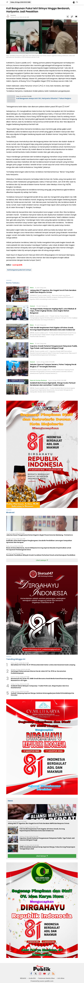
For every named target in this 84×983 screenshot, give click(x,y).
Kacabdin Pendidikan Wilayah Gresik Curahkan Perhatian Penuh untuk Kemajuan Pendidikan (40, 555)
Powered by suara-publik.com (42, 981)
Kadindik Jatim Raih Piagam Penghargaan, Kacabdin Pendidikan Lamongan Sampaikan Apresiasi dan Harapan (39, 541)
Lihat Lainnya (41, 560)
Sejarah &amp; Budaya (38, 380)
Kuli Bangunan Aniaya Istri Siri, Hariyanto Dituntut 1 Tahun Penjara (43, 98)
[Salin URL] (71, 16)
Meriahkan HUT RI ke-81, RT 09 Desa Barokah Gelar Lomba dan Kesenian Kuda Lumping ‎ (43, 665)
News (32, 288)
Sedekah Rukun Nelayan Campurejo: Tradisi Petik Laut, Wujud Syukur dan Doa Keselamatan (40, 687)
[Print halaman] (76, 16)
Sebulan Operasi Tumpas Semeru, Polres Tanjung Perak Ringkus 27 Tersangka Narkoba (53, 365)
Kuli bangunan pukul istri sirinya (19, 270)
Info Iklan (60, 978)
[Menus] (7, 2)
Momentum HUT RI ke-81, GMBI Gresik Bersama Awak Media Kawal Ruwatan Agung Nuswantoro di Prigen (41, 679)
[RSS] (53, 973)
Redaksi (13, 15)
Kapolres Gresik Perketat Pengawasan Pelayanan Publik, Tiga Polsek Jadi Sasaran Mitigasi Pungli (53, 347)
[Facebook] (31, 973)
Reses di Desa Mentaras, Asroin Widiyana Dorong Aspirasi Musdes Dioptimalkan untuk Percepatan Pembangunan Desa (38, 549)
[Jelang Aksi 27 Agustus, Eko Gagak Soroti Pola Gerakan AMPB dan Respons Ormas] (17, 294)
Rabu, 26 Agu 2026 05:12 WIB (20, 2)
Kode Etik (32, 978)
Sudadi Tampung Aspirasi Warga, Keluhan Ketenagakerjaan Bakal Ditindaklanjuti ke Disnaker (42, 694)
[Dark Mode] (74, 2)
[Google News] (49, 973)
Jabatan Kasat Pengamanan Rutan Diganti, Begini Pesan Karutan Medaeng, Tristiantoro (39, 535)
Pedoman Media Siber (46, 978)
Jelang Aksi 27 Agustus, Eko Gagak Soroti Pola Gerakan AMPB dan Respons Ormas (53, 291)
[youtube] (44, 973)
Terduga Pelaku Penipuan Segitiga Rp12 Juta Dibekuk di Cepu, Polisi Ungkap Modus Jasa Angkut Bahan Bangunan (53, 311)
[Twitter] (35, 973)
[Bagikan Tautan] (67, 16)
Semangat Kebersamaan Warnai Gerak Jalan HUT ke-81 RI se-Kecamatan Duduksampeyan (38, 672)
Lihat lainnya (41, 856)
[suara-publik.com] (42, 968)
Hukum (32, 306)
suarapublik (17, 265)
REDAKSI (23, 978)
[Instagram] (40, 973)
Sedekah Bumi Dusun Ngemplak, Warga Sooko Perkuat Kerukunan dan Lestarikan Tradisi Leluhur (52, 384)
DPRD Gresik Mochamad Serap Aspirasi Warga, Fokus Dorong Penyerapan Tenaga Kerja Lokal (47, 848)
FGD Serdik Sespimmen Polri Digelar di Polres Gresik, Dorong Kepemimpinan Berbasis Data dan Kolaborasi (52, 328)
